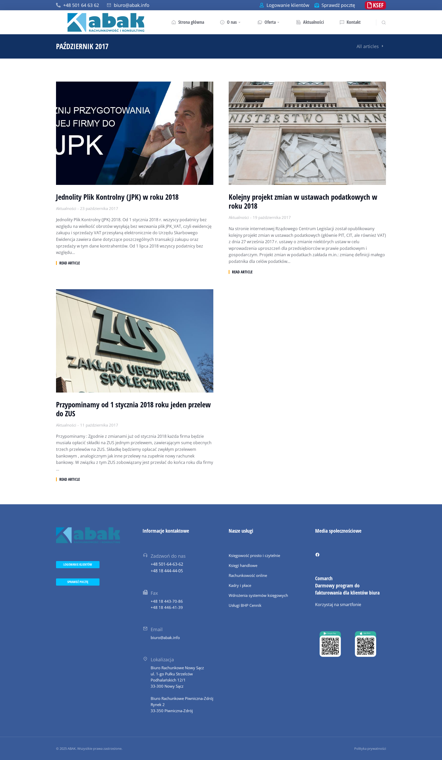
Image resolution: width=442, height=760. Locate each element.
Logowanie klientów (288, 5)
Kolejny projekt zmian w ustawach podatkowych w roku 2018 (303, 201)
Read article (69, 263)
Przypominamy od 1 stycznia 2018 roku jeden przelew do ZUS (133, 409)
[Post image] (134, 133)
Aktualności (66, 208)
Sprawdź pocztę (338, 5)
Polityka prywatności (370, 748)
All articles (368, 46)
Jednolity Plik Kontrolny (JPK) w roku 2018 (117, 197)
